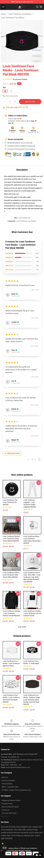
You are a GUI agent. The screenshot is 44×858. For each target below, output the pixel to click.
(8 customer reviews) (20, 79)
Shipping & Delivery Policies (11, 800)
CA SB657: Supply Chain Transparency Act (16, 790)
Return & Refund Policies (10, 807)
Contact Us (5, 810)
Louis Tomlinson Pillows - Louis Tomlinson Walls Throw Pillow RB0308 (11, 575)
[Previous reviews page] (28, 459)
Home (3, 14)
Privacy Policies (7, 784)
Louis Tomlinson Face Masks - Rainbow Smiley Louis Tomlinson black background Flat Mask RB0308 (31, 699)
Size (4, 87)
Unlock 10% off (5, 848)
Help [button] (40, 855)
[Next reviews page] (39, 459)
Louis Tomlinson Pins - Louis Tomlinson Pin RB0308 (10, 502)
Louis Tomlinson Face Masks (12, 18)
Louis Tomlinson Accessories (19, 14)
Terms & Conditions (8, 780)
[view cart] (40, 6)
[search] (37, 6)
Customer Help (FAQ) (9, 813)
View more (22, 627)
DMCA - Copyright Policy (10, 787)
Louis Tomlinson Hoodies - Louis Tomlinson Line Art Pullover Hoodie (32, 613)
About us (5, 777)
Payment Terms (7, 804)
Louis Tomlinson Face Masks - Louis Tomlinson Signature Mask (11, 663)
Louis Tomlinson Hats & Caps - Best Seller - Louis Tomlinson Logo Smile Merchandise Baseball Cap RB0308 (31, 577)
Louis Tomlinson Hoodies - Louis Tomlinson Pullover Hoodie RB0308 (11, 613)
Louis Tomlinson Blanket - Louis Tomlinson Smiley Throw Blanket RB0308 (12, 538)
